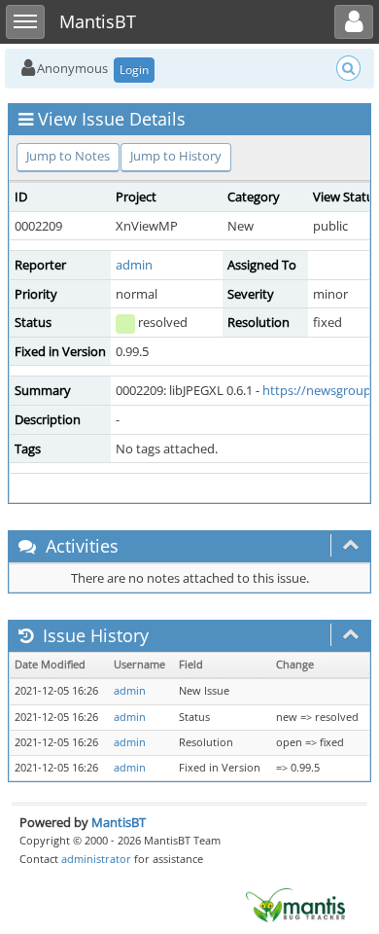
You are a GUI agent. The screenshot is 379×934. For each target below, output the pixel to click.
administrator (96, 858)
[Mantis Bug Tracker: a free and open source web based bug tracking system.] (295, 904)
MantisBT (118, 822)
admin (134, 264)
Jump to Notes (68, 155)
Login (134, 69)
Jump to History (176, 155)
